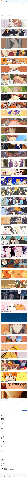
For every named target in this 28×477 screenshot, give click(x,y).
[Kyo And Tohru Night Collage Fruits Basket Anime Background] (14, 294)
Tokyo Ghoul (2, 431)
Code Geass (2, 460)
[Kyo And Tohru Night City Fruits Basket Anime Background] (14, 317)
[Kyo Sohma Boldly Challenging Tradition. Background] (14, 394)
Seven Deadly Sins (3, 463)
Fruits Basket (2, 418)
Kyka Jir (1, 424)
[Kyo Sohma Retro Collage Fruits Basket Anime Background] (14, 263)
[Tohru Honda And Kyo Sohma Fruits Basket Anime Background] (14, 251)
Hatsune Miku (2, 458)
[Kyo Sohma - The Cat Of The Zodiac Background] (14, 386)
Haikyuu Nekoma (2, 423)
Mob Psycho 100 (2, 451)
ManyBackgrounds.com (4, 15)
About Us (2, 470)
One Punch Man (2, 436)
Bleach (1, 449)
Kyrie (1, 422)
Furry (1, 465)
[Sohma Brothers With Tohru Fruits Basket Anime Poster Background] (14, 220)
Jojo (1, 433)
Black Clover (2, 446)
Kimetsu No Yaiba (3, 447)
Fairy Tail (2, 435)
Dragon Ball (2, 445)
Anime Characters (3, 419)
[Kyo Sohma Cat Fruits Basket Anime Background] (14, 274)
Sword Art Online (2, 456)
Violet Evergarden (3, 459)
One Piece (2, 432)
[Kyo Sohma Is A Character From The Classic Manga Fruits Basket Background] (14, 121)
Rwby (1, 437)
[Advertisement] (14, 10)
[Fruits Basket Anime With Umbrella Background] (14, 200)
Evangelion (2, 450)
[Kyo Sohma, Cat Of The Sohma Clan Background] (14, 376)
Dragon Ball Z (2, 438)
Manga (1, 417)
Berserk (1, 444)
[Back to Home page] (1, 1)
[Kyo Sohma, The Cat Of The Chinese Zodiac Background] (14, 355)
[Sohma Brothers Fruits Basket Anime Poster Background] (14, 32)
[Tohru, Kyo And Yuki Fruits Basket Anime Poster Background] (14, 210)
